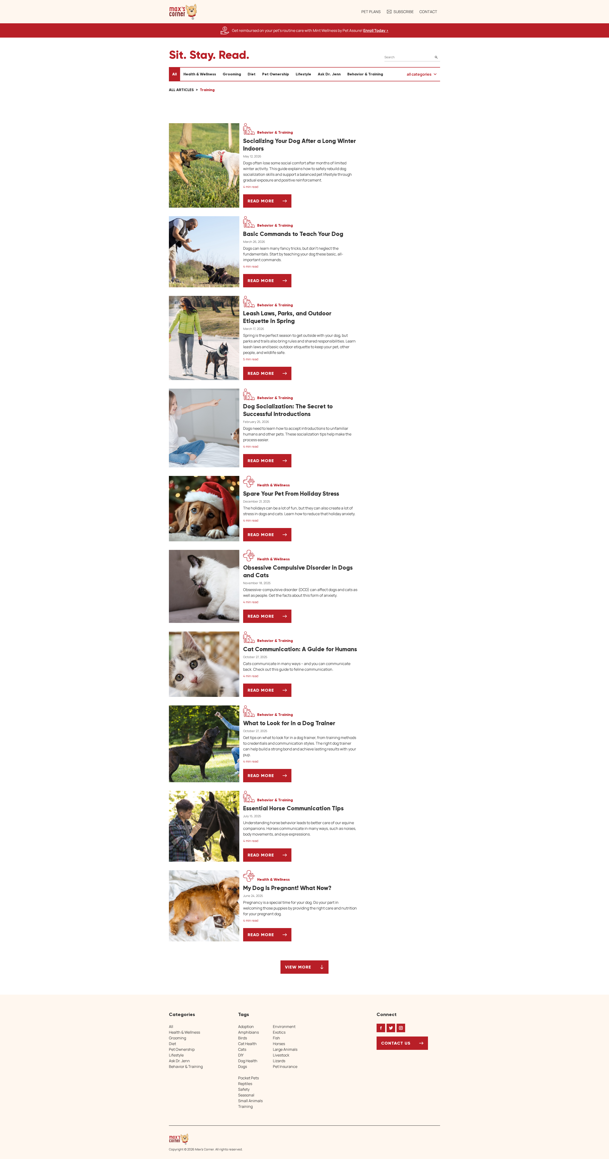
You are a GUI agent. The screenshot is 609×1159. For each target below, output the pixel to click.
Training (245, 1106)
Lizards (279, 1060)
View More (298, 968)
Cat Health (247, 1043)
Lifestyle (303, 74)
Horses (279, 1043)
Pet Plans (371, 11)
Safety (244, 1089)
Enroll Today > (375, 30)
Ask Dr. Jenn (329, 74)
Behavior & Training (365, 74)
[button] (183, 11)
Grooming (232, 74)
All (174, 74)
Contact (428, 11)
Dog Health (247, 1060)
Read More (269, 202)
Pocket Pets (248, 1078)
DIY (241, 1055)
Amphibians (248, 1032)
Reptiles (245, 1083)
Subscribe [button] (403, 11)
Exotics (279, 1032)
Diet (251, 74)
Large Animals (285, 1049)
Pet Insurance (285, 1066)
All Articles (181, 90)
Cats (242, 1049)
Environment (284, 1026)
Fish (276, 1038)
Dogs (242, 1066)
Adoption (246, 1026)
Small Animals (250, 1100)
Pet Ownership (275, 74)
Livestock (281, 1055)
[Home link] (206, 1139)
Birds (242, 1038)
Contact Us (396, 1043)
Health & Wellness (199, 74)
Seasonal (246, 1095)
